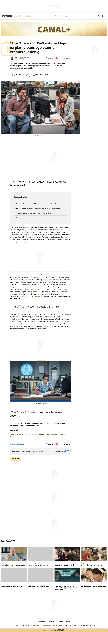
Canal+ (18, 20)
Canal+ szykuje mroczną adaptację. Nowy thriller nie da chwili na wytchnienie (38, 208)
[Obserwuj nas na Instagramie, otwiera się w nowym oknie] (68, 451)
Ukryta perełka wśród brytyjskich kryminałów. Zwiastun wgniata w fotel (36, 204)
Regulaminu (36, 625)
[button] (71, 16)
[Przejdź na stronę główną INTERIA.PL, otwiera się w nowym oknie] (7, 16)
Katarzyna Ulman (24, 57)
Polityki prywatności (46, 625)
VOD (14, 20)
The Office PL (15, 459)
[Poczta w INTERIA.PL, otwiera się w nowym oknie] (101, 16)
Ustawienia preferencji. (57, 625)
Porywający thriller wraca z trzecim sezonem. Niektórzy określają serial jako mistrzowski (41, 218)
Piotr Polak (38, 297)
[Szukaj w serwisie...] (98, 16)
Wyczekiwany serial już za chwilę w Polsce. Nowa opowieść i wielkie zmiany (37, 213)
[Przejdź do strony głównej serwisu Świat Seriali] (23, 16)
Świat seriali (9, 20)
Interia (2, 20)
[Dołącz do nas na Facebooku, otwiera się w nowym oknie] (65, 451)
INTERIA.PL (72, 625)
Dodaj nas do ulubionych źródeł (32, 76)
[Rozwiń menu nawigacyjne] (105, 16)
